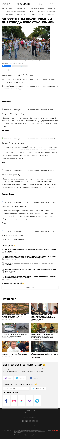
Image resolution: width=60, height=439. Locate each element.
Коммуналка (9, 14)
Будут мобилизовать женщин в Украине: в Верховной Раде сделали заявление (30, 250)
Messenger (36, 378)
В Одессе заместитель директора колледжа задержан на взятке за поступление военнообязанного (30, 277)
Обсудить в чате (13, 242)
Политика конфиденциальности (30, 417)
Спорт (41, 14)
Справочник (5, 4)
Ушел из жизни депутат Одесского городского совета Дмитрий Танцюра (29, 263)
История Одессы (22, 8)
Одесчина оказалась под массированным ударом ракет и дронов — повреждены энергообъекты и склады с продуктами (30, 257)
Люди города (21, 14)
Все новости (50, 14)
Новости (4, 3)
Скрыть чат (30, 287)
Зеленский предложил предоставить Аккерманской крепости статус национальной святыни (14, 316)
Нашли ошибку (5, 242)
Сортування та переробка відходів (15, 11)
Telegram (21, 378)
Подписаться (40, 388)
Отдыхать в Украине (8, 8)
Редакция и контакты (30, 412)
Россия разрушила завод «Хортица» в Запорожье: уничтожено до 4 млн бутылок (30, 270)
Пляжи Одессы (52, 8)
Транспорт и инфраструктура (46, 11)
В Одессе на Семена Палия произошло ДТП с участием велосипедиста (14, 335)
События (31, 11)
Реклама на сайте (30, 415)
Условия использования (30, 410)
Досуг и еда (32, 14)
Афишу (40, 3)
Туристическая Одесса (37, 8)
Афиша (8, 3)
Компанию (46, 3)
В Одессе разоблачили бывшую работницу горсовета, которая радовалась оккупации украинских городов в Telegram (43, 317)
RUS (53, 3)
